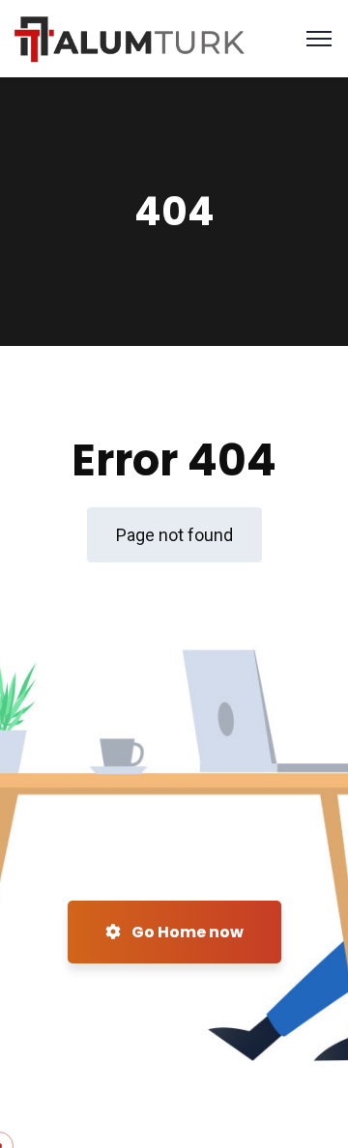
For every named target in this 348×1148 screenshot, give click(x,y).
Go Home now (186, 932)
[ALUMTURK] (130, 37)
